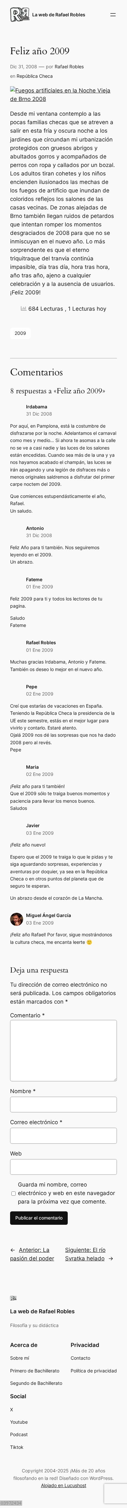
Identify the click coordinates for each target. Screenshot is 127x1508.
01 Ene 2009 (39, 586)
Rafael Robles (69, 66)
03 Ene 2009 (40, 833)
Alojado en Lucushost (63, 1485)
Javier (33, 825)
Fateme (34, 579)
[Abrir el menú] (113, 15)
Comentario (27, 1015)
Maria (32, 767)
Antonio (35, 528)
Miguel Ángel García (48, 915)
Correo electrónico (36, 1122)
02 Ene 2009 (39, 694)
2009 (20, 333)
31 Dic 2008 (39, 414)
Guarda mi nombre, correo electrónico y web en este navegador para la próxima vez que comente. (66, 1193)
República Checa (35, 76)
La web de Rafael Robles (58, 14)
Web (16, 1153)
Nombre (23, 1091)
